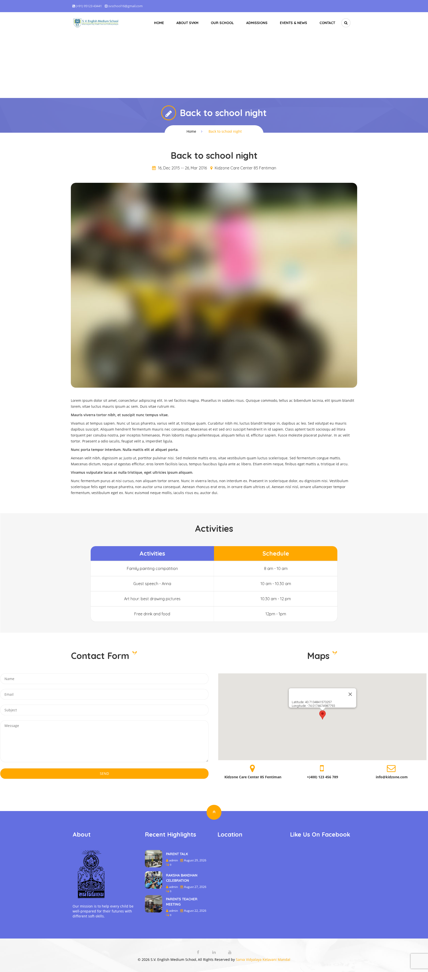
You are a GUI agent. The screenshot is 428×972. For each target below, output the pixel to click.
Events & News (293, 23)
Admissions (257, 23)
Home (159, 23)
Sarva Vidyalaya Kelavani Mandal (263, 959)
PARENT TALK (177, 854)
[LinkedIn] (214, 952)
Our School (222, 23)
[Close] (350, 694)
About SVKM (187, 23)
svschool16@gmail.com (125, 6)
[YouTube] (229, 952)
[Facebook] (199, 952)
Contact (327, 23)
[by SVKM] (96, 22)
